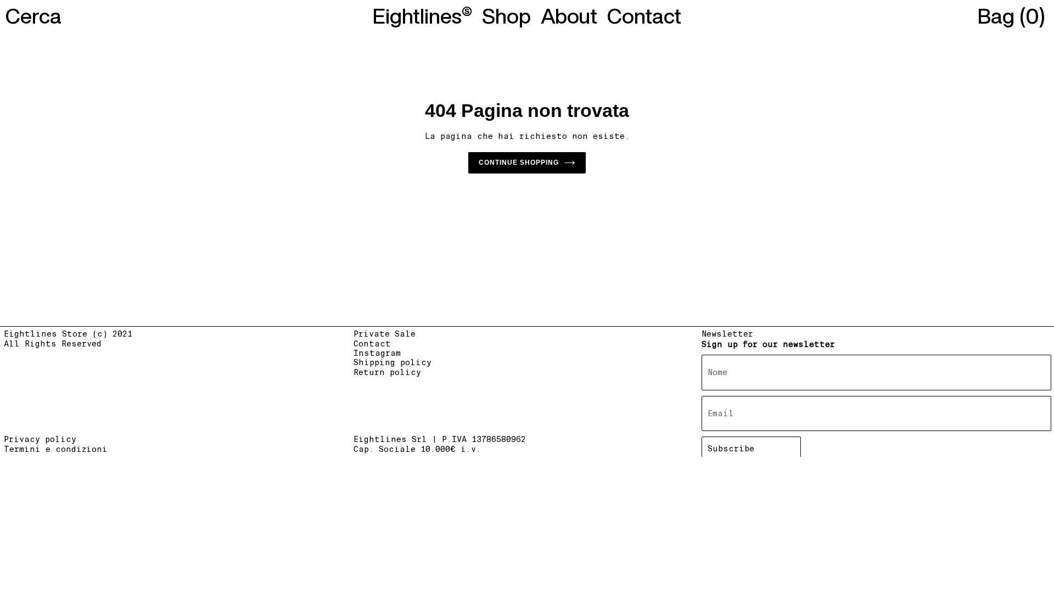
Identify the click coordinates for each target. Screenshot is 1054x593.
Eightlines (417, 16)
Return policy (387, 372)
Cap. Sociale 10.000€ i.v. (417, 449)
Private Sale (385, 334)
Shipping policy (392, 362)
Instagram (377, 353)
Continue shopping (519, 162)
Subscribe (731, 449)
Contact (372, 344)
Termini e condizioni (56, 449)
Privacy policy (40, 439)
